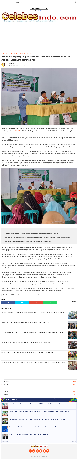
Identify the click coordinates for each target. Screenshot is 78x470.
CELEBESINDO (43, 456)
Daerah (7, 53)
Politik (11, 53)
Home (3, 53)
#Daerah (5, 295)
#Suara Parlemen (30, 295)
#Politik (12, 295)
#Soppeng (20, 295)
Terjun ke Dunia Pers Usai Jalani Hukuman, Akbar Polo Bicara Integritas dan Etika (33, 427)
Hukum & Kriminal (9, 388)
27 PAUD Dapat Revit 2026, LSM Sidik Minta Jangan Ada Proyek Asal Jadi (30, 434)
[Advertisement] (39, 37)
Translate (45, 11)
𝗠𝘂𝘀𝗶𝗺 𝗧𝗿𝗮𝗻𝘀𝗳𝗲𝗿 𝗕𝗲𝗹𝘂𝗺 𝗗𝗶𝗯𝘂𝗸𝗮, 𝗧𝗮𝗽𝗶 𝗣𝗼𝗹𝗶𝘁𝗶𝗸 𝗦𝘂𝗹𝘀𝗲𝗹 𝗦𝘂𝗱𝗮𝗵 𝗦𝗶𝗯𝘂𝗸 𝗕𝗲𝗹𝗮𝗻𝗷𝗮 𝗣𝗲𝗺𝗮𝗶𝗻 (31, 233)
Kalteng (6, 394)
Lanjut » (73, 441)
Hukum (6, 384)
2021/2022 (18, 131)
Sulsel (30, 53)
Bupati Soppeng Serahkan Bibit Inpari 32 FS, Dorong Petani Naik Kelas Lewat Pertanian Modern (37, 419)
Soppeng (16, 53)
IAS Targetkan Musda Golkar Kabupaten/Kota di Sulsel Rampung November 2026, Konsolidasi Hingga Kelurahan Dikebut (37, 237)
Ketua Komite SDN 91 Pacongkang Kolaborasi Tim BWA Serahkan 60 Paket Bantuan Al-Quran (36, 404)
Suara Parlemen (24, 53)
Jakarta (6, 391)
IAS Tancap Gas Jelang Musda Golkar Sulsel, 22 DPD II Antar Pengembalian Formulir (28, 241)
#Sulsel (40, 295)
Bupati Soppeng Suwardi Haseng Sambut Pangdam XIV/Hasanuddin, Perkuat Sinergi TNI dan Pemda (39, 411)
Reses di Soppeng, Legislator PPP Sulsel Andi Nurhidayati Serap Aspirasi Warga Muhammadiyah (35, 58)
